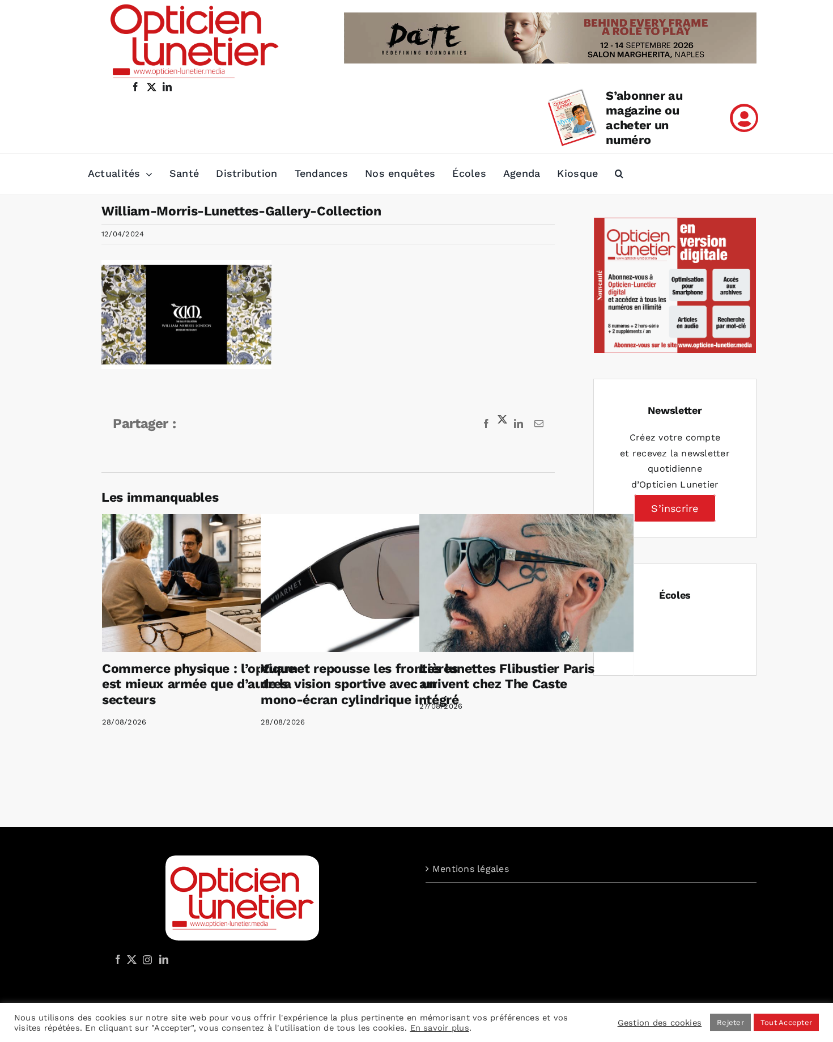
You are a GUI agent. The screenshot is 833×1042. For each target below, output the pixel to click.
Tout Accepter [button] (786, 1022)
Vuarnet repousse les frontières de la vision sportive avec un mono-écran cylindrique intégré (360, 684)
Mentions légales (470, 868)
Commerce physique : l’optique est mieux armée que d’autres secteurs (198, 684)
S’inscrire (674, 508)
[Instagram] (145, 959)
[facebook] (135, 86)
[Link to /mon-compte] (744, 118)
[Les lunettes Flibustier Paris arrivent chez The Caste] (526, 583)
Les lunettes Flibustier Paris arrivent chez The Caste (506, 676)
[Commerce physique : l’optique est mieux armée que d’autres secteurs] (209, 583)
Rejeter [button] (730, 1022)
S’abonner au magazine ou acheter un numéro (644, 117)
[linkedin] (167, 86)
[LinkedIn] (163, 959)
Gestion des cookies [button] (660, 1023)
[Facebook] (117, 959)
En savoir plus (439, 1028)
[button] (619, 174)
